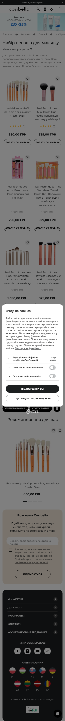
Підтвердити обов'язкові (32, 398)
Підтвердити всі (32, 388)
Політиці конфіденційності (28, 348)
